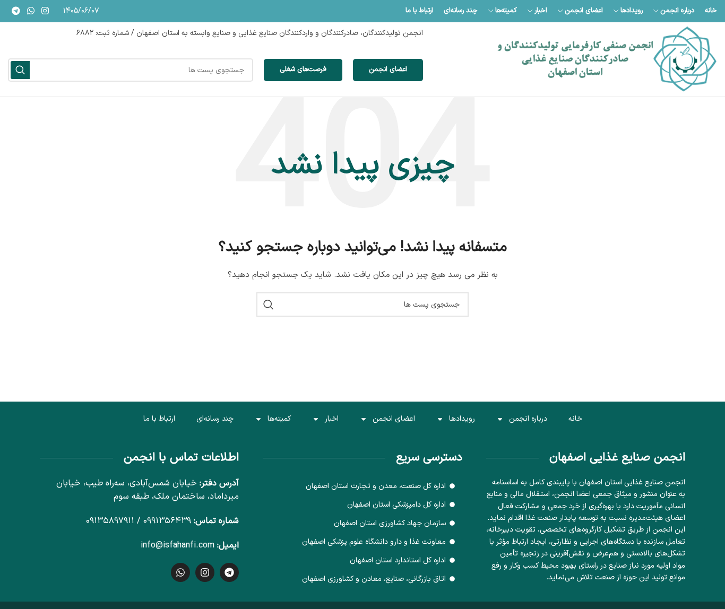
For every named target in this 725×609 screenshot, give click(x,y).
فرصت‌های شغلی (303, 69)
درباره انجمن (528, 418)
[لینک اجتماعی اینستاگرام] (45, 11)
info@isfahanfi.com (177, 545)
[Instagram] (204, 572)
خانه (575, 418)
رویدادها (462, 418)
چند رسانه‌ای (215, 418)
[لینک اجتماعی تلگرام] (15, 11)
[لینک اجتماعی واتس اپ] (30, 11)
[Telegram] (229, 572)
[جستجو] (20, 70)
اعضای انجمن (388, 69)
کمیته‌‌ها (279, 418)
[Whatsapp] (180, 572)
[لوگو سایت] (607, 59)
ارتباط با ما (159, 418)
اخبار (332, 418)
